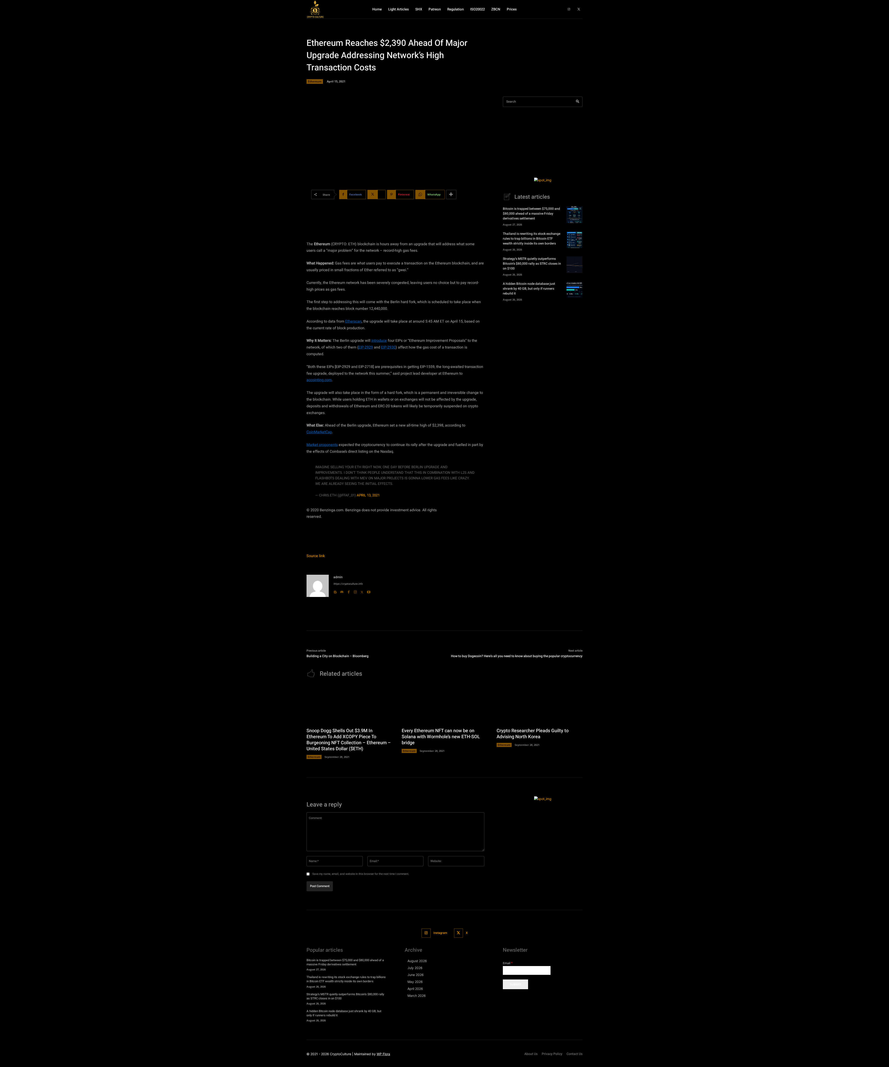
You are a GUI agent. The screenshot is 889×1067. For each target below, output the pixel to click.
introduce (379, 340)
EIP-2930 (388, 347)
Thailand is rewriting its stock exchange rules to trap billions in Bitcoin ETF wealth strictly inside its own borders (531, 238)
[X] (578, 9)
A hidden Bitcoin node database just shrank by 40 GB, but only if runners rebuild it (529, 288)
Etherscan (353, 321)
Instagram (440, 933)
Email (508, 963)
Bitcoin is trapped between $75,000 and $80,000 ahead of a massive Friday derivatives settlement (531, 213)
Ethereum (315, 81)
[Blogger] (335, 591)
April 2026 (415, 989)
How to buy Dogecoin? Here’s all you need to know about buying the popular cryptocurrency (516, 656)
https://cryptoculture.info (348, 584)
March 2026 (416, 996)
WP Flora (383, 1054)
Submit (515, 984)
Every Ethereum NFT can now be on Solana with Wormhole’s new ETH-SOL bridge (441, 736)
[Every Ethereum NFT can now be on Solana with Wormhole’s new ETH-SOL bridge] (445, 705)
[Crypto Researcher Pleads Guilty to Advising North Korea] (539, 705)
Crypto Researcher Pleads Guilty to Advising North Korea (533, 733)
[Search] (577, 102)
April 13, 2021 (368, 495)
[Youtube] (368, 591)
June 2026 (415, 975)
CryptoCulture (340, 1054)
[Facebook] (348, 591)
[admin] (318, 586)
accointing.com (319, 380)
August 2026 (417, 961)
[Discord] (342, 591)
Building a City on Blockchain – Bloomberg (338, 656)
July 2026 (415, 968)
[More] (451, 194)
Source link (316, 556)
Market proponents (322, 445)
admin (338, 577)
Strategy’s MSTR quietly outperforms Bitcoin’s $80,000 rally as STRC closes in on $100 (532, 263)
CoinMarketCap (319, 432)
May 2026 (415, 982)
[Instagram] (569, 9)
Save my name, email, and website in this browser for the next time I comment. (360, 874)
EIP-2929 (365, 347)
